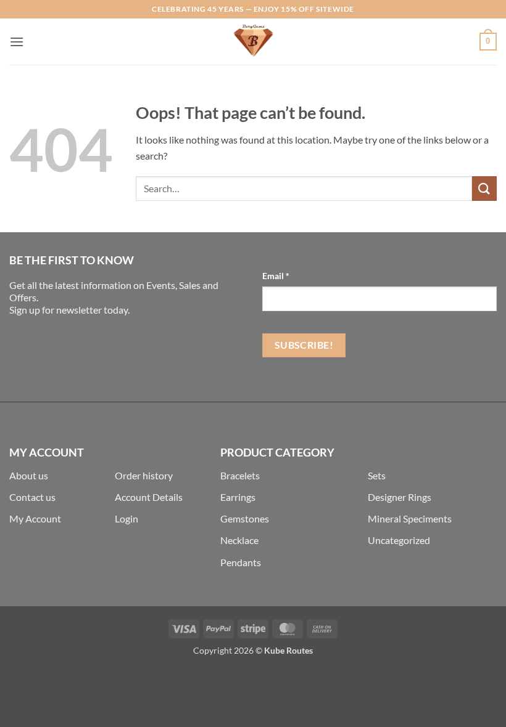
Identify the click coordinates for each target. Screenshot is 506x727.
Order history (144, 475)
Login (126, 518)
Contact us (32, 497)
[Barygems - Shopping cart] (253, 41)
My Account (35, 518)
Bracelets (240, 475)
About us (28, 475)
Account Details (149, 497)
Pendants (240, 562)
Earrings (237, 497)
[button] (16, 41)
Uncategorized (399, 540)
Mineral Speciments (410, 518)
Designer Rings (399, 497)
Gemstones (244, 518)
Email (275, 275)
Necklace (239, 540)
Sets (377, 475)
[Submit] (484, 188)
